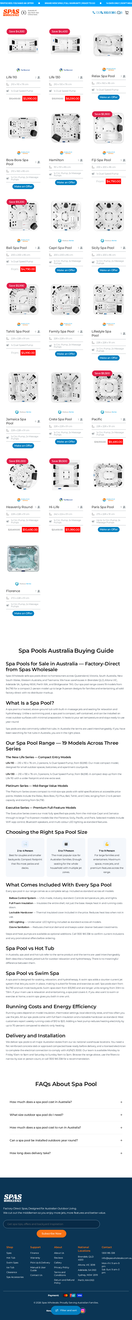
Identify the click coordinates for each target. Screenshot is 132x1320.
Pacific (97, 419)
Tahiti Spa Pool (18, 331)
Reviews (58, 1257)
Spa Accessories (15, 1277)
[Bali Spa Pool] (23, 215)
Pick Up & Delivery (40, 1262)
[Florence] (23, 559)
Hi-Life (54, 507)
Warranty (35, 1257)
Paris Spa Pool (103, 507)
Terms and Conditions (60, 1274)
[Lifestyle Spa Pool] (109, 299)
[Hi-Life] (66, 474)
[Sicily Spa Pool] (109, 215)
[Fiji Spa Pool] (109, 127)
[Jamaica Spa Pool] (23, 387)
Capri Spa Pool (60, 248)
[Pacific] (109, 387)
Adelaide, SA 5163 (87, 1270)
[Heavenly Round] (23, 474)
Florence (13, 591)
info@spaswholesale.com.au (117, 1258)
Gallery (57, 1262)
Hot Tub (10, 1257)
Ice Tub (10, 1267)
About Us (59, 1252)
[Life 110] (23, 45)
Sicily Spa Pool (103, 248)
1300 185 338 (108, 1252)
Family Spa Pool (61, 331)
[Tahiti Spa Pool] (23, 299)
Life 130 (54, 77)
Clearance (11, 1272)
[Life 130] (66, 45)
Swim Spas (12, 1262)
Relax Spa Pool (103, 76)
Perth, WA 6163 (86, 1280)
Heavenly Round (19, 507)
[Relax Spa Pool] (109, 45)
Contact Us (36, 1275)
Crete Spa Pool (60, 419)
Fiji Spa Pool (101, 160)
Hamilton (56, 160)
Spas (9, 1252)
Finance (34, 1252)
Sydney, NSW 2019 (88, 1275)
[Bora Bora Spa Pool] (23, 127)
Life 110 (11, 77)
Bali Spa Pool (16, 248)
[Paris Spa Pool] (109, 474)
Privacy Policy (61, 1267)
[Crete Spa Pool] (66, 387)
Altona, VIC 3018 (86, 1264)
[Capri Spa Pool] (66, 215)
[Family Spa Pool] (66, 299)
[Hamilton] (66, 127)
